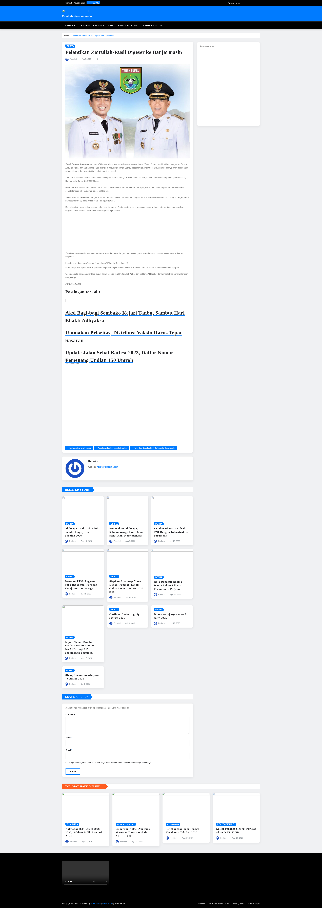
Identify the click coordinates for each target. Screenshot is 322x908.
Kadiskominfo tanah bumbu (80, 448)
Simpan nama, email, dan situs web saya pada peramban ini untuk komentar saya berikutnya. (110, 762)
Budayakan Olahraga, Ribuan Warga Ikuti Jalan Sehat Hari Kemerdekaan (126, 532)
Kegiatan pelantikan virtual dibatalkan (112, 448)
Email (69, 750)
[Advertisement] (127, 233)
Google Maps (153, 25)
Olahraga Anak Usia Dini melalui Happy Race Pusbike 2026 (81, 532)
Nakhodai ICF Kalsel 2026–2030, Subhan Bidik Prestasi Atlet (83, 832)
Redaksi (70, 25)
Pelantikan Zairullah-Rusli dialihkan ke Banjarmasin (154, 448)
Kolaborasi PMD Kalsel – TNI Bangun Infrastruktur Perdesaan (171, 532)
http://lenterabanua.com (107, 466)
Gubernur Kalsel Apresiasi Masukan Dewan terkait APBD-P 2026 (133, 832)
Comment (70, 714)
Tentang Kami (128, 25)
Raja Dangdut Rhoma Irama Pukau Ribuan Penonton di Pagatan (168, 585)
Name (69, 737)
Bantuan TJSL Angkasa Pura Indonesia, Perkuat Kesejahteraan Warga (81, 585)
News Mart (107, 903)
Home (66, 35)
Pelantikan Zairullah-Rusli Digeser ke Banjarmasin (93, 35)
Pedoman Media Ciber (97, 25)
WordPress (96, 903)
